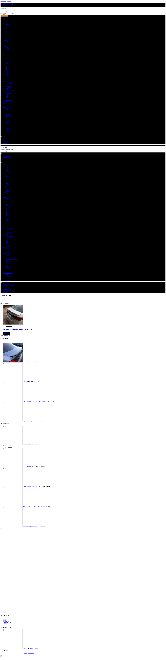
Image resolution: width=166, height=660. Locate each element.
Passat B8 (8, 123)
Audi (4, 18)
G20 (7, 35)
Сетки (7, 131)
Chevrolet (5, 40)
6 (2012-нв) (8, 87)
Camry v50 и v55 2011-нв (11, 112)
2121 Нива (8, 70)
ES (6, 77)
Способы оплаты (7, 140)
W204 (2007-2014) (10, 90)
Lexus (4, 75)
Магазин (5, 619)
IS (6, 79)
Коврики (8, 128)
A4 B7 (7, 21)
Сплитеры (8, 133)
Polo (7, 125)
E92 (6, 32)
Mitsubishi (5, 101)
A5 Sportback (8, 25)
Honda (4, 46)
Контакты (5, 143)
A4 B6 (7, 20)
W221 (7, 98)
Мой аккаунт (6, 617)
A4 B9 (7, 24)
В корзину (6, 333)
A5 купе (7, 26)
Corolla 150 (8, 115)
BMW (4, 28)
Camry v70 (8, 114)
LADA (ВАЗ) (6, 62)
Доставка (5, 141)
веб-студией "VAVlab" (29, 653)
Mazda (4, 81)
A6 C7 (7, 27)
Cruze (7, 41)
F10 (6, 33)
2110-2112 (8, 68)
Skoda (4, 107)
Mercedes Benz (6, 88)
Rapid (7, 109)
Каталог (6, 298)
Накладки (8, 129)
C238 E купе (8, 100)
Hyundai (5, 50)
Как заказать (6, 139)
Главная (2, 298)
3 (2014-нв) (8, 84)
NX (6, 80)
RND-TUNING (4, 8)
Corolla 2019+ (9, 117)
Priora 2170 (8, 73)
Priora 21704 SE (9, 74)
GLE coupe (8, 89)
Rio (6, 61)
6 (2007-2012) (9, 86)
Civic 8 (7, 49)
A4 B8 (7, 22)
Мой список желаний (8, 4)
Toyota (4, 110)
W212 (7, 96)
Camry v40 (8, 111)
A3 (6, 19)
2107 (7, 65)
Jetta (7, 119)
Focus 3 (7, 45)
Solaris (7, 54)
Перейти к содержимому (6, 1)
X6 (6, 39)
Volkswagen (5, 118)
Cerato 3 (7, 58)
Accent (7, 52)
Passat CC (8, 124)
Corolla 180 (8, 116)
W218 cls (8, 97)
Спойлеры (8, 132)
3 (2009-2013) (9, 83)
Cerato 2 (7, 56)
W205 (7, 91)
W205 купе (8, 93)
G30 (7, 36)
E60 (6, 29)
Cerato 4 (7, 59)
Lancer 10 (8, 102)
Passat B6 (8, 121)
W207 (7, 94)
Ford (4, 42)
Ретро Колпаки (9, 130)
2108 (7, 66)
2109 (7, 67)
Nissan (4, 103)
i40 (6, 53)
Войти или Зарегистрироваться (10, 3)
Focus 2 (7, 43)
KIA (4, 55)
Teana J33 (8, 105)
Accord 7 (8, 47)
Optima (7, 60)
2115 (7, 69)
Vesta (7, 72)
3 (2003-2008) (9, 82)
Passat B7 (8, 122)
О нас (4, 138)
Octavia (7, 108)
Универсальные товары (8, 126)
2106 (7, 63)
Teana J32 (8, 104)
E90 (6, 31)
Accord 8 (8, 48)
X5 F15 (7, 38)
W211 (7, 95)
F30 (6, 34)
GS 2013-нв (8, 76)
